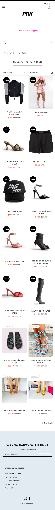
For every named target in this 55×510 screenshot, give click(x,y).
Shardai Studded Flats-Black (14, 361)
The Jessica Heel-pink (14, 261)
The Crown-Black (14, 212)
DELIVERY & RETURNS (13, 477)
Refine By (34, 73)
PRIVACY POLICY (11, 484)
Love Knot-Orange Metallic (14, 410)
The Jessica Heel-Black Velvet (40, 212)
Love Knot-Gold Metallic (41, 410)
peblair (29, 503)
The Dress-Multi (40, 112)
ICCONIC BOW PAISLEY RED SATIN (14, 312)
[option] (29, 42)
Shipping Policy (10, 488)
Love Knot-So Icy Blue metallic (41, 361)
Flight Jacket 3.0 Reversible (14, 113)
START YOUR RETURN (13, 474)
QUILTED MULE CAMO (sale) (14, 162)
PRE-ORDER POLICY (12, 481)
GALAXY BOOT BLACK (40, 311)
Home (5, 53)
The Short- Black (40, 162)
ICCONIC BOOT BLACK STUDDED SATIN (41, 262)
